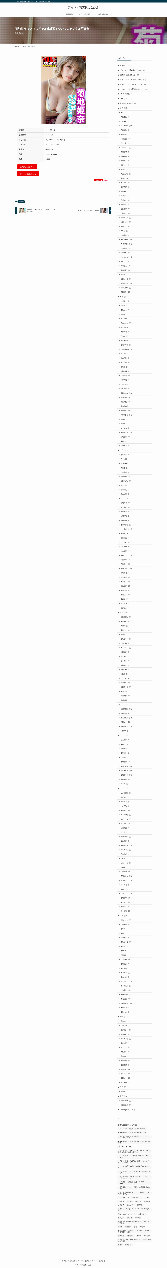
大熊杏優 (125, 117)
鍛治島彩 (125, 371)
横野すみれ (126, 1030)
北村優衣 (125, 301)
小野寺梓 (125, 187)
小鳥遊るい (126, 639)
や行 (123, 1017)
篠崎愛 (124, 573)
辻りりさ (125, 678)
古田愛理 (125, 854)
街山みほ (125, 977)
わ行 (123, 1096)
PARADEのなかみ (127, 94)
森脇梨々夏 (126, 942)
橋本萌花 (125, 911)
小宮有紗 (125, 319)
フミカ (125, 885)
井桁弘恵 (125, 213)
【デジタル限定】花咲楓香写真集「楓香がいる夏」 (133, 1167)
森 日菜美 (125, 973)
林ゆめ (124, 889)
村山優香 (125, 937)
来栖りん (125, 310)
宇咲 (123, 112)
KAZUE (128, 1147)
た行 (123, 612)
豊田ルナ (125, 722)
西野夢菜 (125, 757)
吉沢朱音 (138, 1201)
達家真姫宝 (126, 709)
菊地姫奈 (21, 33)
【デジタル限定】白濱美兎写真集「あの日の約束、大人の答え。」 (133, 1161)
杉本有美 (125, 490)
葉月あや (125, 902)
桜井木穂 (125, 507)
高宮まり (125, 656)
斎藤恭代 (125, 538)
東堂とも (125, 630)
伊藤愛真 (125, 204)
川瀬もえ (125, 419)
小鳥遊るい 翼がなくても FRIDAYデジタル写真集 (133, 1209)
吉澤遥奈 (125, 1060)
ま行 (123, 916)
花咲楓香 (125, 797)
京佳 (124, 441)
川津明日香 (126, 415)
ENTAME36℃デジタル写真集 (127, 1125)
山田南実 (125, 1065)
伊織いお (125, 226)
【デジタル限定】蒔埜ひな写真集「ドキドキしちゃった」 (134, 1172)
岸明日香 (125, 397)
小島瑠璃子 (126, 406)
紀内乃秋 (125, 358)
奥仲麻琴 (125, 156)
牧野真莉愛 (126, 994)
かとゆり (125, 354)
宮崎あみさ (126, 1003)
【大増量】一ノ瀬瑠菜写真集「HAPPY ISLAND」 (131, 1182)
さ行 (123, 450)
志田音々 (125, 564)
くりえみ (125, 428)
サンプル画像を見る (28, 174)
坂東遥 (124, 832)
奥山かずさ (126, 283)
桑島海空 (125, 389)
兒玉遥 (124, 305)
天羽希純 (125, 248)
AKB (123, 98)
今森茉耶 (125, 152)
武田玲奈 (125, 652)
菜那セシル (126, 744)
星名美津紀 (126, 850)
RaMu (124, 1091)
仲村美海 (125, 779)
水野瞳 (124, 946)
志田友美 (125, 590)
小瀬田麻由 (126, 345)
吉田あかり (126, 1056)
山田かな (125, 1078)
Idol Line (121, 1147)
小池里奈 (125, 410)
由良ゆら (125, 1052)
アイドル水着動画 (83, 1261)
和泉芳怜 (125, 143)
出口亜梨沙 (126, 617)
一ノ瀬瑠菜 (126, 126)
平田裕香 (125, 907)
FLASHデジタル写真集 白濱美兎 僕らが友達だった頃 (134, 1142)
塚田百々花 (126, 687)
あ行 (123, 108)
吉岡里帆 (125, 1034)
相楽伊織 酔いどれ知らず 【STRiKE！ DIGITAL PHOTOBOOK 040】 (134, 1231)
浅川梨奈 (125, 196)
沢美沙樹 (125, 459)
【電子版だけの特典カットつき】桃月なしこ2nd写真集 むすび (134, 1193)
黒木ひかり (126, 323)
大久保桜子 (126, 239)
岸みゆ (124, 336)
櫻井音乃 (125, 608)
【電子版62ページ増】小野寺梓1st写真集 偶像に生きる (134, 1187)
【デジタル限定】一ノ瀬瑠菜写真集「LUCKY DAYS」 (133, 1156)
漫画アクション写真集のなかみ (133, 80)
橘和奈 (124, 634)
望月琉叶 (138, 1218)
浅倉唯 (124, 274)
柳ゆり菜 (125, 1043)
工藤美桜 (125, 402)
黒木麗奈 (125, 362)
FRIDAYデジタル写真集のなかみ (133, 89)
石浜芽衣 (125, 121)
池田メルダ (126, 222)
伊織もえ (125, 266)
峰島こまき (126, 920)
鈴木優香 (125, 577)
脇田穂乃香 (126, 1105)
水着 (135, 1227)
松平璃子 (125, 929)
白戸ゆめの (126, 463)
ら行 (123, 1087)
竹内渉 (124, 626)
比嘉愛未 (128, 1227)
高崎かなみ (126, 726)
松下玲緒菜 (126, 986)
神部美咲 (125, 332)
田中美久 (125, 683)
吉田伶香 (125, 1021)
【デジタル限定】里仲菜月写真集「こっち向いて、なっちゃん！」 (133, 1177)
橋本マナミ (126, 867)
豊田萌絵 (147, 1236)
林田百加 (125, 872)
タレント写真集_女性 (135, 1197)
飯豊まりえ (129, 1245)
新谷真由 (125, 603)
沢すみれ (125, 542)
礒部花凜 (125, 134)
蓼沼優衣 (125, 446)
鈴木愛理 (125, 472)
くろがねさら (126, 349)
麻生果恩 (125, 191)
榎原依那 (125, 209)
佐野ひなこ (126, 568)
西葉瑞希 (125, 546)
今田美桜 (125, 253)
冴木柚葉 (125, 494)
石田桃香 (125, 292)
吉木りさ (125, 1047)
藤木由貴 (125, 823)
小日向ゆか (126, 393)
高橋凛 (124, 674)
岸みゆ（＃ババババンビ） (127, 1214)
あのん (124, 169)
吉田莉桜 (125, 1069)
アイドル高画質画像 (68, 1261)
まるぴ (124, 933)
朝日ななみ (126, 279)
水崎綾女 (125, 964)
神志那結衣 (126, 327)
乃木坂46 (124, 65)
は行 (123, 788)
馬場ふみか (126, 876)
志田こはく (126, 525)
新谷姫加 (125, 520)
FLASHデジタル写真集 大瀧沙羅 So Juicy (132, 1132)
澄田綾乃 (125, 595)
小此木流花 (126, 340)
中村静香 (125, 762)
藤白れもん (126, 863)
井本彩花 (125, 235)
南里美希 (125, 753)
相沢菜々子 (126, 218)
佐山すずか (126, 533)
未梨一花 (125, 1008)
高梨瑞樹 (125, 700)
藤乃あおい (126, 880)
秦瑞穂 (124, 858)
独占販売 (142, 1227)
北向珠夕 (125, 375)
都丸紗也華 (126, 718)
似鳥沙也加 (126, 766)
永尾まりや (126, 775)
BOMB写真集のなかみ (129, 75)
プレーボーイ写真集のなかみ (132, 70)
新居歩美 (121, 1218)
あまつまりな (126, 257)
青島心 (124, 231)
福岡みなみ (126, 837)
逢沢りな (125, 165)
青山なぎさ (126, 174)
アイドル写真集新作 (98, 1261)
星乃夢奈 (125, 841)
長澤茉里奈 (126, 770)
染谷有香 (125, 455)
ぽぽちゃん (126, 819)
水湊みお (125, 1012)
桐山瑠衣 (125, 424)
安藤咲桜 (125, 270)
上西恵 (124, 468)
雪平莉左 (125, 1074)
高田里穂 (125, 696)
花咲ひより (126, 893)
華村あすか (126, 845)
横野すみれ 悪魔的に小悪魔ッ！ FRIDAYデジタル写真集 (133, 1222)
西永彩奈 (125, 740)
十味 (124, 691)
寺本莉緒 (125, 713)
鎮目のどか (126, 481)
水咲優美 (125, 968)
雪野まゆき (126, 1039)
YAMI (124, 1025)
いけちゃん (126, 147)
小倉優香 (125, 161)
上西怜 (124, 599)
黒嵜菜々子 (126, 432)
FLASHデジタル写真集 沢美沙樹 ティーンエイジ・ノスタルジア (133, 1137)
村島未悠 (125, 990)
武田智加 (125, 643)
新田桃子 (125, 749)
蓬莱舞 (125, 802)
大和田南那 (126, 244)
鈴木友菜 (125, 551)
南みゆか (125, 959)
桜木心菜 (125, 485)
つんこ (124, 704)
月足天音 (130, 1218)
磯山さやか (126, 178)
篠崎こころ (126, 555)
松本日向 (125, 951)
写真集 (147, 1197)
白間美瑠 (125, 516)
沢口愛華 (125, 560)
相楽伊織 (125, 476)
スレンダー (121, 1197)
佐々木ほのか (126, 529)
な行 (123, 735)
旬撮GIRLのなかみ (128, 103)
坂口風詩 (125, 511)
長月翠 (124, 784)
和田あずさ (126, 1101)
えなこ (125, 261)
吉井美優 (125, 1082)
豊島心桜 (125, 669)
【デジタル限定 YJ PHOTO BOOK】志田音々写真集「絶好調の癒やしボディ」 (134, 1151)
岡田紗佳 (125, 139)
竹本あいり (126, 648)
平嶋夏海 (125, 898)
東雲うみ (125, 581)
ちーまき (125, 661)
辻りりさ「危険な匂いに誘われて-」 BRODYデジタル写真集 (134, 1240)
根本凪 (125, 731)
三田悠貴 (125, 955)
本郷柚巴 (125, 810)
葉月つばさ (126, 793)
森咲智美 (125, 999)
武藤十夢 (125, 924)
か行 (123, 297)
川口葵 (124, 314)
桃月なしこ (126, 981)
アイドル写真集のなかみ (83, 7)
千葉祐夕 (125, 621)
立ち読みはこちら (27, 167)
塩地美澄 (125, 503)
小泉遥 (124, 367)
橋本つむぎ (126, 815)
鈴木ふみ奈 (126, 498)
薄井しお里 (126, 288)
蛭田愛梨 (125, 828)
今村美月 (125, 200)
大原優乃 (125, 130)
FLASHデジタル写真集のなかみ (133, 84)
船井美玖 (125, 806)
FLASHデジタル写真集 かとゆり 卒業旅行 (132, 1129)
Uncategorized (127, 1110)
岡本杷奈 (125, 183)
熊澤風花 (125, 380)
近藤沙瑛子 (126, 384)
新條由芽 (125, 586)
